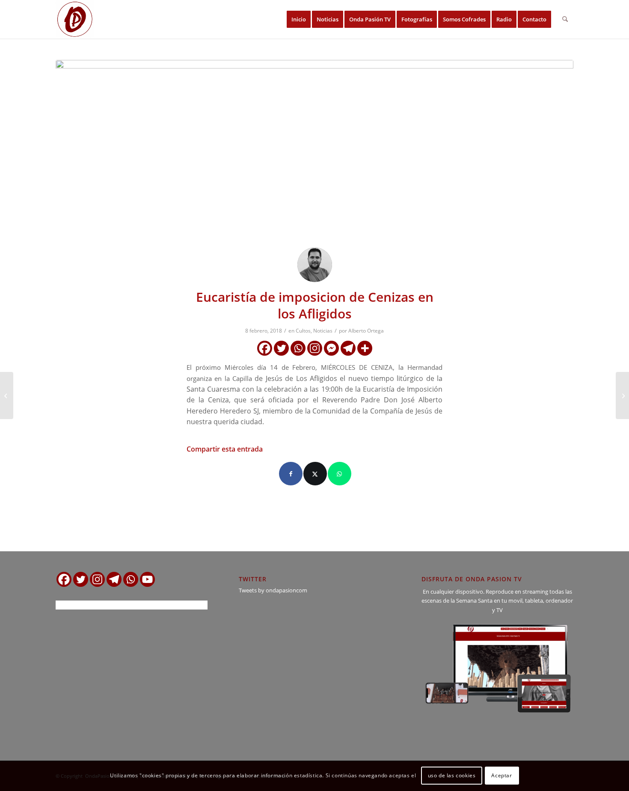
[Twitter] (281, 348)
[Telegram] (348, 348)
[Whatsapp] (298, 348)
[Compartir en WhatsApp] (339, 473)
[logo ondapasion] (75, 19)
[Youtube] (147, 579)
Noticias (322, 330)
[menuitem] (298, 19)
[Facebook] (264, 348)
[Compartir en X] (315, 473)
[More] (364, 348)
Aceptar (501, 775)
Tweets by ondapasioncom (273, 590)
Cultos (303, 330)
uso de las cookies (452, 775)
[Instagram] (314, 348)
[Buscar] (565, 19)
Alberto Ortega (366, 330)
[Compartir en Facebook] (291, 473)
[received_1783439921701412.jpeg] (314, 150)
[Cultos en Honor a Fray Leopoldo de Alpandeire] (622, 395)
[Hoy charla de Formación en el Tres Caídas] (6, 395)
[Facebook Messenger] (331, 348)
